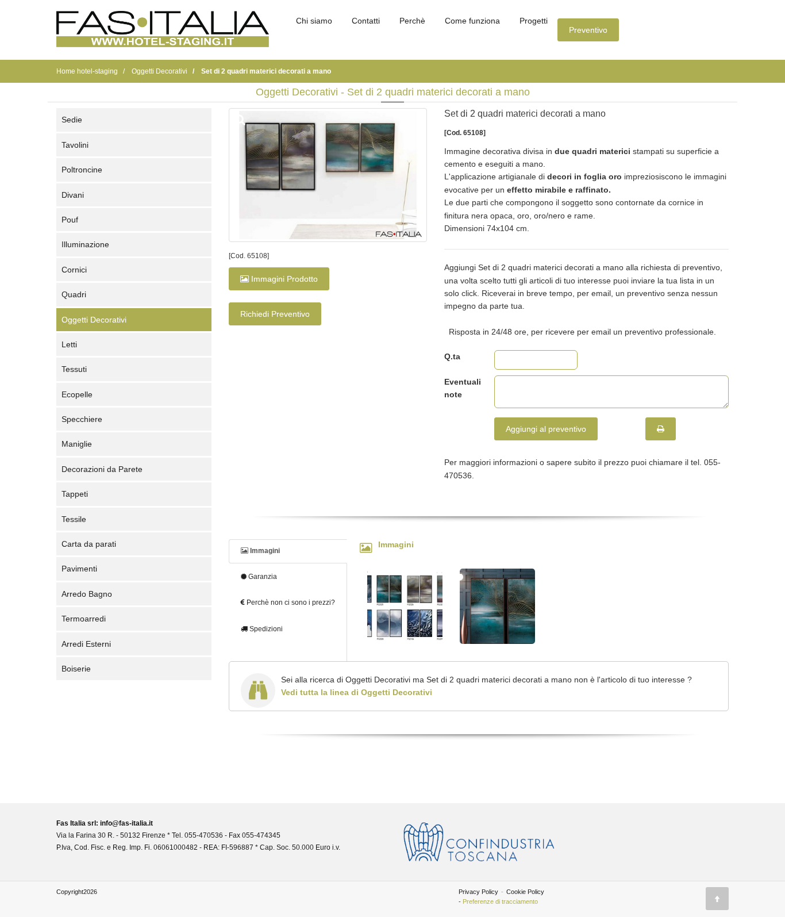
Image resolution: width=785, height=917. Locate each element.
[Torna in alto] (717, 898)
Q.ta (452, 356)
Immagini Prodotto (283, 278)
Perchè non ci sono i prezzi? (290, 602)
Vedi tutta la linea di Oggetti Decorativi (356, 692)
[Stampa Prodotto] (660, 428)
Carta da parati (88, 543)
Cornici (74, 269)
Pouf (69, 219)
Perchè (412, 20)
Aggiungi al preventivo (546, 428)
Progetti (534, 20)
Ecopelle (77, 394)
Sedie (71, 119)
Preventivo (588, 29)
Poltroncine (81, 169)
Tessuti (74, 369)
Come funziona (472, 20)
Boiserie (76, 668)
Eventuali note (460, 388)
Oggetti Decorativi (93, 319)
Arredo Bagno (86, 593)
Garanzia (262, 577)
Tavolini (74, 144)
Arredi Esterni (86, 644)
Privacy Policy (478, 891)
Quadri (73, 294)
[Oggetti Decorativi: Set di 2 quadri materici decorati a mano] (328, 175)
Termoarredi (83, 618)
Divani (72, 194)
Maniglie (76, 443)
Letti (69, 344)
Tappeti (74, 493)
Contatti (366, 20)
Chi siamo (314, 20)
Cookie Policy (525, 891)
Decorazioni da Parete (102, 469)
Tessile (73, 519)
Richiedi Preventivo (275, 314)
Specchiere (81, 419)
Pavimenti (79, 568)
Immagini (264, 551)
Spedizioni (265, 629)
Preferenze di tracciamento (500, 901)
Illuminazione (85, 244)
